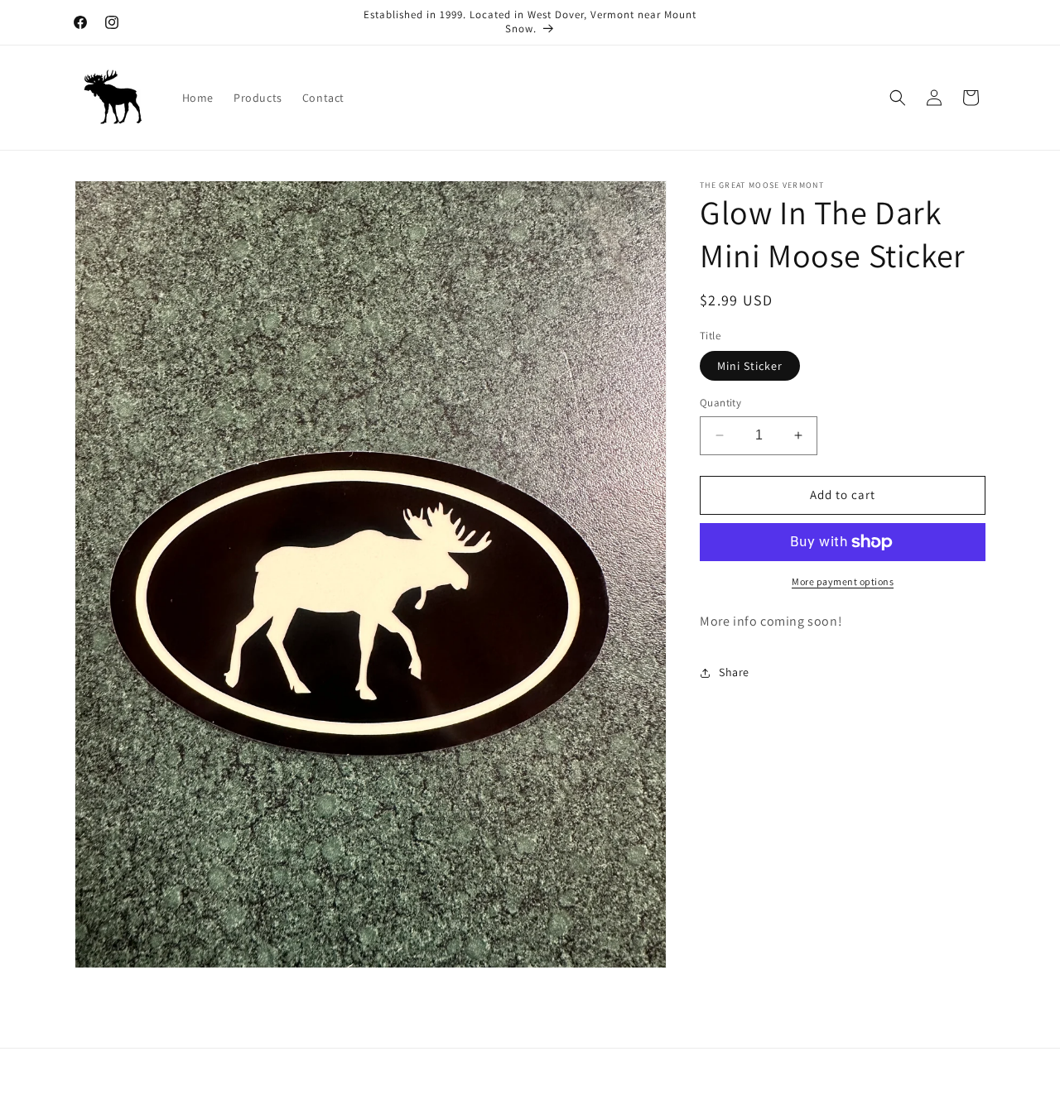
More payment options (843, 581)
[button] (897, 97)
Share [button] (734, 672)
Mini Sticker (750, 365)
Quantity (720, 403)
